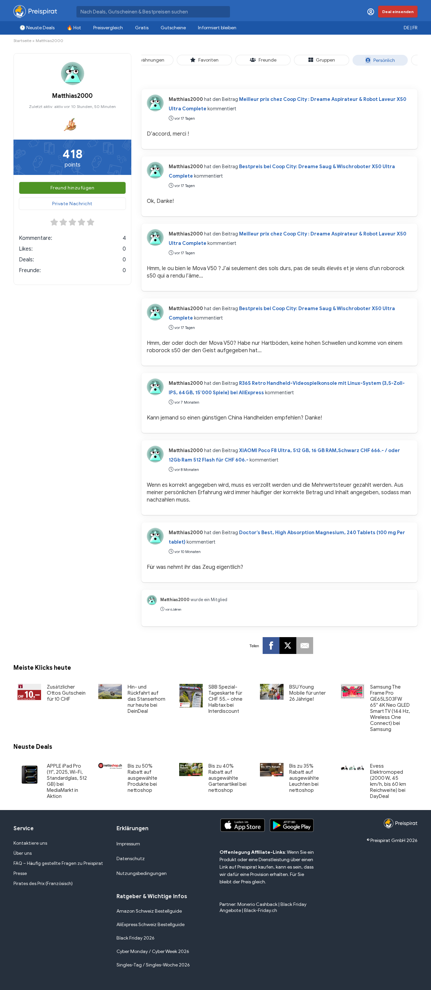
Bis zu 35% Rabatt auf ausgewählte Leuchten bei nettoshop (304, 778)
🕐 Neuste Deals (37, 28)
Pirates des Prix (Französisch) (43, 883)
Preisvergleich (108, 28)
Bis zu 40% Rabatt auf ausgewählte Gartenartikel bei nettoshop (227, 778)
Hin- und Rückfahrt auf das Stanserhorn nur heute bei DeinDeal (146, 699)
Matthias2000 (186, 99)
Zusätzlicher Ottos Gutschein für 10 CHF (66, 693)
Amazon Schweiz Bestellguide (149, 911)
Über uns (22, 853)
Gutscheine (173, 28)
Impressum (128, 844)
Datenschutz (131, 858)
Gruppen (325, 60)
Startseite (22, 40)
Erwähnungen (149, 60)
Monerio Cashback (257, 904)
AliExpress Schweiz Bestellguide (151, 924)
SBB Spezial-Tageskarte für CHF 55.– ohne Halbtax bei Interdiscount (225, 699)
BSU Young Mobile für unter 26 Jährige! (307, 693)
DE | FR (411, 28)
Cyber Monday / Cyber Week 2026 (153, 951)
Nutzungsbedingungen (142, 873)
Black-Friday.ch (260, 910)
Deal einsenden (397, 11)
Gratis (141, 28)
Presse (20, 873)
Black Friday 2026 (136, 938)
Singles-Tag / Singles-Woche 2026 (153, 965)
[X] (287, 645)
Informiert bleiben (217, 28)
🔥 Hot (74, 28)
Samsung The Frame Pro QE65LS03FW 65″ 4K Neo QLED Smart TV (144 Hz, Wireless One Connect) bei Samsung (390, 708)
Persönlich (384, 60)
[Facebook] (271, 645)
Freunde (267, 60)
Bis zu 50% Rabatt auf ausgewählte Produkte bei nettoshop (142, 778)
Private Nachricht (72, 204)
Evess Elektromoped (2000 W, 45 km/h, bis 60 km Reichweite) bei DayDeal (388, 781)
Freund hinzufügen (73, 188)
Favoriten (208, 60)
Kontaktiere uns (30, 843)
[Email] (304, 645)
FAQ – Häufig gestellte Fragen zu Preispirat (58, 863)
